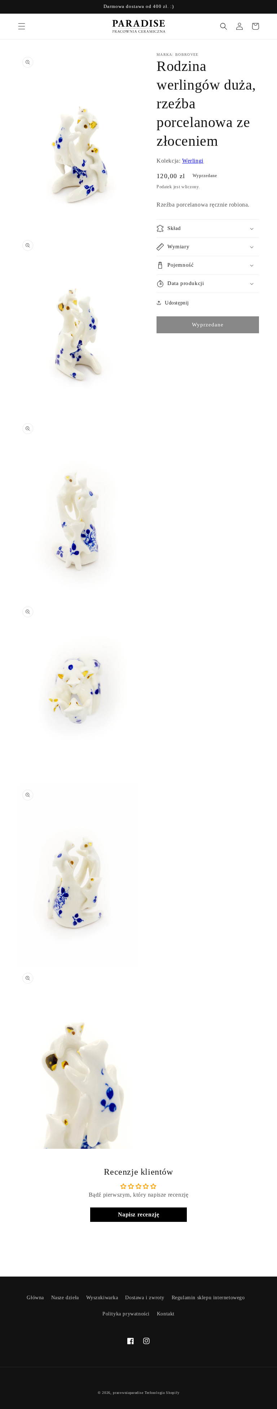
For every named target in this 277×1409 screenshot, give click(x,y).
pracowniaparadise (128, 1393)
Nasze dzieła (65, 1297)
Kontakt (166, 1314)
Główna (35, 1297)
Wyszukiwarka (102, 1297)
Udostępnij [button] (177, 303)
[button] (22, 26)
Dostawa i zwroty (144, 1297)
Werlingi (192, 161)
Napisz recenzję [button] (138, 1214)
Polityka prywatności (126, 1314)
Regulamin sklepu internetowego (208, 1297)
